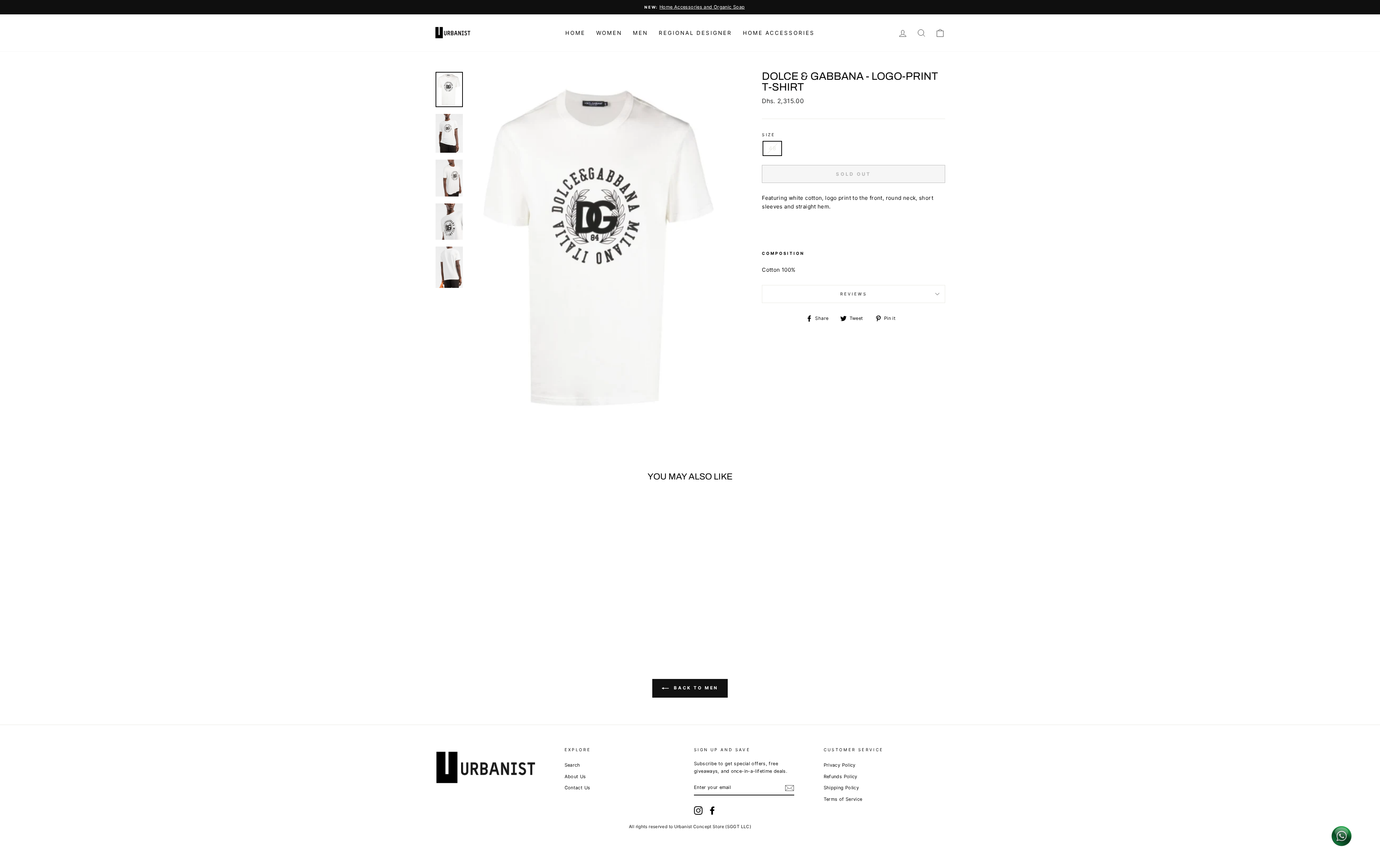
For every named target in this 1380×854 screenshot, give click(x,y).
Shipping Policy (841, 787)
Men (640, 32)
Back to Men (695, 687)
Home (575, 32)
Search (572, 765)
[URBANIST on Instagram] (698, 810)
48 (772, 148)
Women (609, 32)
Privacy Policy (840, 765)
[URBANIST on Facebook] (712, 810)
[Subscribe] (789, 788)
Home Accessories (779, 32)
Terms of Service (843, 799)
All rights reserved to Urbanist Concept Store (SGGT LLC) (690, 826)
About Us (575, 776)
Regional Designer (695, 32)
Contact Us (577, 787)
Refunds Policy (840, 776)
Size (769, 134)
